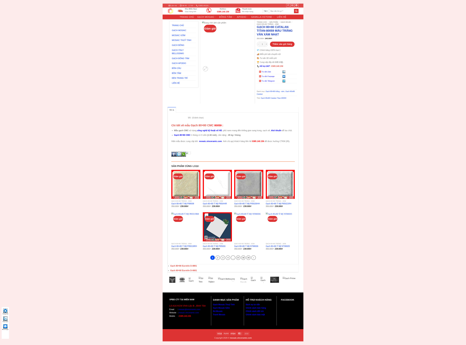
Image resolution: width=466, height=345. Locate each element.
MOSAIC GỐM (178, 35)
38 (243, 258)
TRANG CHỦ (187, 17)
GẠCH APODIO (179, 63)
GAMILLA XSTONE (261, 17)
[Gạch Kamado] (254, 280)
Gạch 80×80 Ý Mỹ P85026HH (247, 204)
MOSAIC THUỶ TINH (181, 40)
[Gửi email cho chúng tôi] (292, 6)
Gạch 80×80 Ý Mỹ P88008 (182, 204)
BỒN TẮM (176, 73)
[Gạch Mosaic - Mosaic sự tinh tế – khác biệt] (170, 11)
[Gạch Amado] (243, 279)
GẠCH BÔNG (178, 45)
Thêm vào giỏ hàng (282, 44)
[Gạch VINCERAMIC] (172, 280)
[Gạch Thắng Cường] (263, 280)
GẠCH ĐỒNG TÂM (180, 58)
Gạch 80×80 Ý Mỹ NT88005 (278, 246)
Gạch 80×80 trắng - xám (268, 24)
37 (238, 258)
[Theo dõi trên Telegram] (296, 6)
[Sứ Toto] (202, 280)
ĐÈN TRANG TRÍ (180, 78)
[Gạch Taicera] (182, 280)
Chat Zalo (5, 321)
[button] (205, 68)
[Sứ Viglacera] (211, 280)
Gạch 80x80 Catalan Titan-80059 (273, 98)
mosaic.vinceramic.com (210, 141)
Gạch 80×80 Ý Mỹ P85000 (214, 246)
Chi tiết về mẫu (192, 125)
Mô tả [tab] (172, 110)
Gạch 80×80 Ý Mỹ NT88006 (246, 246)
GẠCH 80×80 (286, 22)
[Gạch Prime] (289, 280)
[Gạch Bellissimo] (227, 279)
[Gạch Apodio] (274, 280)
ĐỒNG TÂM (225, 17)
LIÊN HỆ (281, 17)
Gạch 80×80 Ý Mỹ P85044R (215, 204)
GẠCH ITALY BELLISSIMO (178, 52)
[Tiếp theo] (253, 257)
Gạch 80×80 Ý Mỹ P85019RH (184, 246)
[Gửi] (296, 11)
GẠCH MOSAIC (205, 17)
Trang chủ (262, 22)
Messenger (5, 329)
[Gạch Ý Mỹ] (192, 279)
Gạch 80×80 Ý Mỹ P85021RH (278, 204)
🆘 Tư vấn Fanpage (267, 76)
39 (248, 258)
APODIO (241, 17)
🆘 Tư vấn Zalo (265, 72)
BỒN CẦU (176, 68)
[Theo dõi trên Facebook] (288, 6)
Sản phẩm (273, 22)
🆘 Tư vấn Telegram (267, 81)
